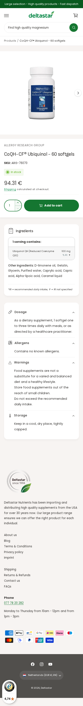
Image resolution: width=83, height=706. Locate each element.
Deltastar (46, 688)
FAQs (7, 586)
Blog (7, 541)
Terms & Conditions (18, 546)
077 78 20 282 (14, 603)
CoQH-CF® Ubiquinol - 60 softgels (42, 40)
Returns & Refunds (17, 575)
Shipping (10, 189)
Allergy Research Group (24, 145)
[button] (6, 15)
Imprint (9, 558)
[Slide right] (77, 92)
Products (10, 40)
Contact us (12, 581)
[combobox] (41, 27)
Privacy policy (13, 552)
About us (10, 535)
